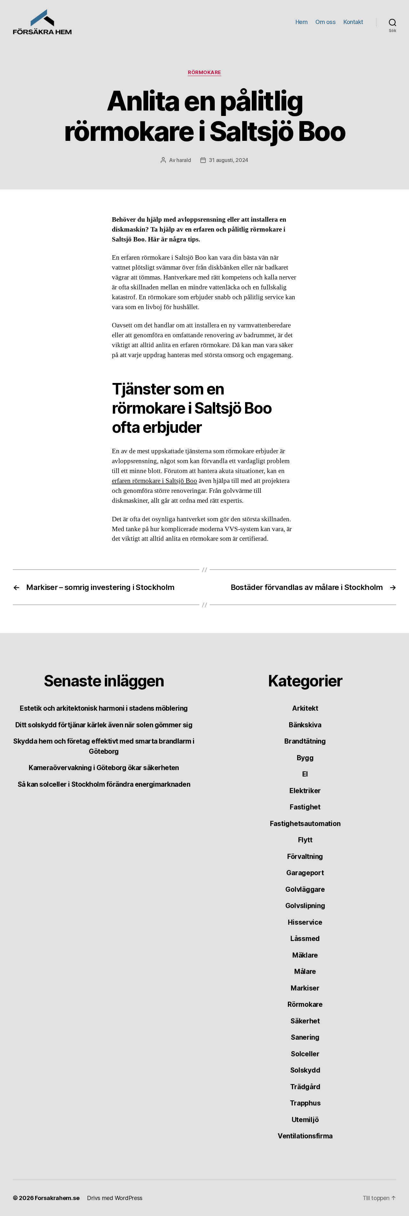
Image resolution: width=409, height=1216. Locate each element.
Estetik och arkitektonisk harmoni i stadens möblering (104, 708)
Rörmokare (204, 72)
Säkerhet (305, 1021)
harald (183, 160)
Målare (305, 971)
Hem (302, 22)
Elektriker (305, 791)
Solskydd (305, 1070)
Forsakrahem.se (57, 1198)
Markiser (305, 988)
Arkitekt (305, 708)
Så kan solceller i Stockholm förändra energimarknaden (104, 784)
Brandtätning (305, 741)
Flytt (305, 840)
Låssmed (305, 939)
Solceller (305, 1054)
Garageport (305, 873)
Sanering (305, 1037)
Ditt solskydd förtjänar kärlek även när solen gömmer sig (104, 725)
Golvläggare (305, 889)
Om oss (325, 22)
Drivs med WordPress (115, 1198)
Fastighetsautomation (305, 824)
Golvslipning (305, 906)
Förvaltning (305, 856)
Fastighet (305, 807)
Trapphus (305, 1103)
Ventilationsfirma (305, 1136)
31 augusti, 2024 (228, 160)
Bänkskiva (305, 725)
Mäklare (305, 955)
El (305, 774)
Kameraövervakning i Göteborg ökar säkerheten (104, 768)
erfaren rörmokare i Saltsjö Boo (154, 481)
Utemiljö (305, 1120)
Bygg (305, 758)
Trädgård (305, 1087)
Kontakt (353, 22)
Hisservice (305, 922)
